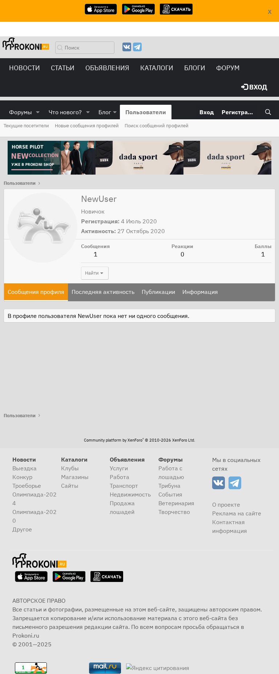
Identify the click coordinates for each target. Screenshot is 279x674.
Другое (22, 529)
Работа (119, 476)
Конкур (22, 476)
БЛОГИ (194, 68)
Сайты (69, 485)
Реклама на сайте (236, 513)
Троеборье (26, 485)
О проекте (226, 504)
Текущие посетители (26, 126)
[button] (38, 112)
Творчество (174, 511)
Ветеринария (176, 503)
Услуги (119, 468)
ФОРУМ (228, 68)
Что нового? (65, 112)
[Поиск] (267, 112)
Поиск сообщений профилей (157, 126)
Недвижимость (130, 494)
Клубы (70, 468)
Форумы (20, 112)
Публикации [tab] (158, 291)
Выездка (24, 468)
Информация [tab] (200, 291)
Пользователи (145, 112)
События (170, 494)
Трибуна (169, 485)
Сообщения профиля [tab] (36, 291)
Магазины (75, 476)
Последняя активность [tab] (103, 291)
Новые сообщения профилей (87, 126)
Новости (24, 68)
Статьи (62, 68)
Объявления (107, 68)
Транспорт (124, 485)
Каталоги (156, 68)
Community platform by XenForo (139, 440)
